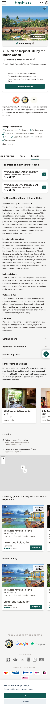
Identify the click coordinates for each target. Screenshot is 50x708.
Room (22, 156)
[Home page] (22, 3)
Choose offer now (25, 86)
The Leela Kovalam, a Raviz (18, 532)
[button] (23, 467)
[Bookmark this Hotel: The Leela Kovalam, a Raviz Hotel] (5, 507)
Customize (25, 702)
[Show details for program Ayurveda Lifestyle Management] (44, 187)
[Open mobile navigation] (4, 3)
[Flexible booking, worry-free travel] (33, 43)
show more (6, 144)
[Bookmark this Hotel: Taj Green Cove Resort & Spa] (45, 9)
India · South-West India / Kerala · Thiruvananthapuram (25, 64)
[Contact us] (41, 3)
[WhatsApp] (47, 3)
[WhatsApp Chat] (46, 354)
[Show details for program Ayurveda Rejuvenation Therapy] (44, 174)
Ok (25, 695)
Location (35, 156)
